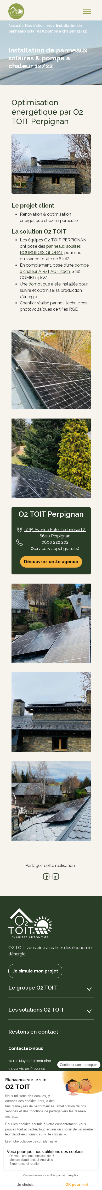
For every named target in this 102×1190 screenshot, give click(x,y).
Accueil (14, 26)
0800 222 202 (55, 542)
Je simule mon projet (35, 971)
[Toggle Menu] (87, 11)
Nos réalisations (38, 26)
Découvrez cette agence (51, 561)
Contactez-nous (25, 1048)
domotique (39, 284)
